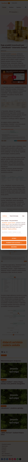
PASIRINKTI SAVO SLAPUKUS (13, 242)
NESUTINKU (14, 246)
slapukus (7, 224)
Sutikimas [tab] (4, 216)
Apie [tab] (23, 216)
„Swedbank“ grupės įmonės (8, 222)
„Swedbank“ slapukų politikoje (9, 228)
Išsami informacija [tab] (14, 216)
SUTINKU (14, 238)
